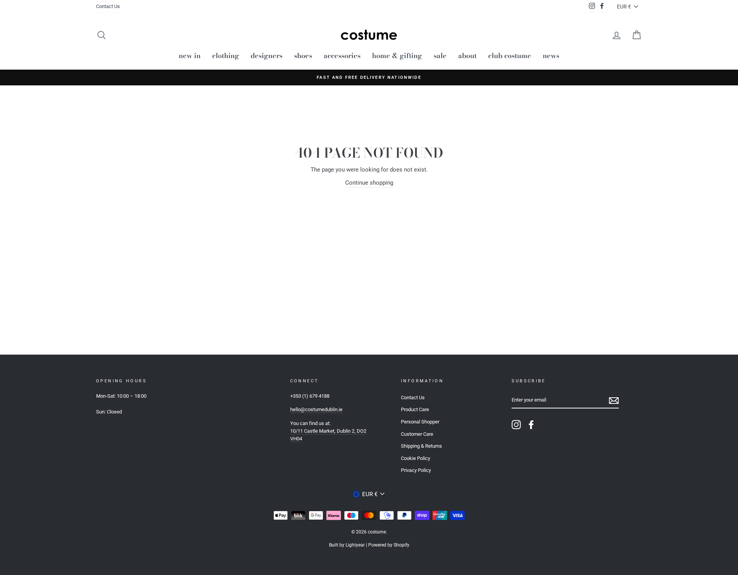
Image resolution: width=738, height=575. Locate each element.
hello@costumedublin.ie (316, 409)
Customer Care (417, 434)
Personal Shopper (420, 422)
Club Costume (509, 55)
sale (440, 55)
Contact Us (108, 6)
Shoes (303, 55)
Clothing (225, 55)
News (551, 55)
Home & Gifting (397, 55)
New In (190, 55)
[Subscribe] (614, 400)
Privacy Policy (416, 470)
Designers (267, 55)
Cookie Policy (415, 458)
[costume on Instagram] (516, 424)
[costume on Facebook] (531, 424)
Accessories (342, 55)
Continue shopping (369, 182)
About (467, 55)
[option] (369, 77)
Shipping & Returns (421, 446)
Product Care (415, 409)
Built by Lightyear (347, 545)
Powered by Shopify (388, 545)
